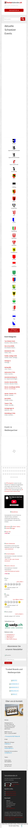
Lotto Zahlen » (20, 581)
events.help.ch (9, 637)
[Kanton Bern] (14, 175)
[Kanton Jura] (14, 212)
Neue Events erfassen (11, 639)
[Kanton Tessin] (14, 279)
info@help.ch (7, 744)
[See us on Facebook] (7, 526)
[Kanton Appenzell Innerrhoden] (14, 154)
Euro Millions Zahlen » (18, 599)
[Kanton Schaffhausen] (14, 249)
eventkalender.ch (10, 634)
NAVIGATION (13, 10)
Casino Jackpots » (19, 614)
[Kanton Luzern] (14, 219)
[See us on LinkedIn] (7, 528)
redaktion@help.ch (8, 748)
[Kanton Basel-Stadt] (14, 168)
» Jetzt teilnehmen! (8, 549)
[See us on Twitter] (15, 526)
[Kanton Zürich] (14, 323)
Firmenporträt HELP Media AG (12, 736)
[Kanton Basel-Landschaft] (14, 161)
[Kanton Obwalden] (14, 242)
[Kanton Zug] (14, 316)
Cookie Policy (15, 826)
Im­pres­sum (7, 817)
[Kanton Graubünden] (14, 205)
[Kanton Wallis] (14, 307)
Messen (6, 388)
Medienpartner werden (11, 793)
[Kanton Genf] (14, 191)
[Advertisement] (14, 86)
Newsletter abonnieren (11, 795)
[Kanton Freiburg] (14, 184)
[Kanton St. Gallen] (14, 272)
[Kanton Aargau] (14, 140)
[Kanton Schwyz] (14, 256)
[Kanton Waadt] (14, 300)
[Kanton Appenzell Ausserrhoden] (14, 147)
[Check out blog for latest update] (12, 528)
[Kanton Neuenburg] (14, 228)
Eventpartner (10, 483)
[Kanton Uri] (14, 293)
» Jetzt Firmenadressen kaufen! (11, 571)
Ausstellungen (12, 388)
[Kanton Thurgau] (14, 286)
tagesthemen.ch (10, 636)
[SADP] (14, 625)
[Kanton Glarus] (14, 198)
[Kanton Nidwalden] (14, 235)
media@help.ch (8, 752)
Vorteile (9, 489)
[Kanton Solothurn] (14, 263)
